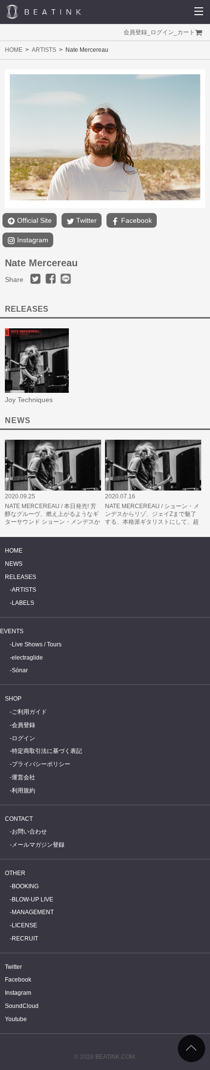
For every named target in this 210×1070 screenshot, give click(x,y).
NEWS (13, 563)
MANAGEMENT (33, 912)
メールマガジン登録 (38, 844)
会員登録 (135, 32)
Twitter (85, 220)
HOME (13, 49)
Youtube (16, 1019)
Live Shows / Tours (37, 644)
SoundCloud (22, 1006)
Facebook (135, 220)
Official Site (33, 220)
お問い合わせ (29, 831)
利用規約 (23, 790)
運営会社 (23, 777)
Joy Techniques (29, 400)
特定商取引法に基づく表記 (47, 751)
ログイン (162, 32)
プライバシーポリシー (41, 764)
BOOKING (25, 886)
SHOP (13, 698)
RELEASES (20, 577)
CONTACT (19, 818)
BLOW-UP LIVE (32, 899)
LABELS (23, 602)
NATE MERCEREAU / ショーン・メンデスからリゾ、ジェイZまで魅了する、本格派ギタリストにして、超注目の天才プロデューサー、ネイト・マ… (152, 522)
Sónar (20, 670)
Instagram (31, 240)
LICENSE (24, 925)
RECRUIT (25, 938)
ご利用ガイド (29, 711)
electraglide (27, 657)
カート (186, 32)
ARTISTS (44, 49)
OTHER (15, 873)
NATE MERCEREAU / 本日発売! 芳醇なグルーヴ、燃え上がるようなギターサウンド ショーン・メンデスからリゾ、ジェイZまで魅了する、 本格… (52, 522)
